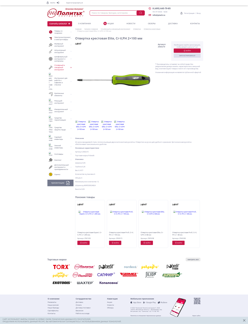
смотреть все (193, 259)
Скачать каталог (58, 23)
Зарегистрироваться (187, 56)
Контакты (195, 23)
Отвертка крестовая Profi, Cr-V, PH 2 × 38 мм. (184, 233)
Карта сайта (196, 315)
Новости (130, 23)
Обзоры (152, 23)
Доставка (173, 23)
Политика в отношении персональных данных (145, 315)
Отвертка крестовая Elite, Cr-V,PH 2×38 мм (152, 233)
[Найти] (141, 13)
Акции (110, 23)
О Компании (84, 23)
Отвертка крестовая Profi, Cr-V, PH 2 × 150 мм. (121, 233)
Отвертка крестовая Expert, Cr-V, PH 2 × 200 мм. (89, 233)
